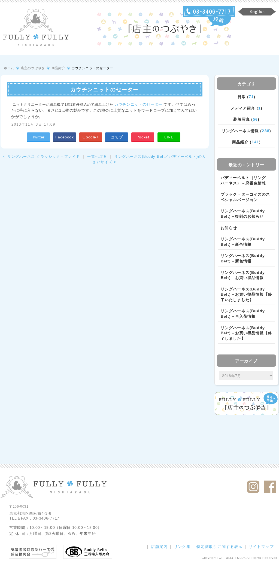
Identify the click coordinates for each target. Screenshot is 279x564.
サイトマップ (261, 546)
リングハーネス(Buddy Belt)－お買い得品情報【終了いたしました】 (246, 294)
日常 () (247, 97)
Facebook (64, 137)
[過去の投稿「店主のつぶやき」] (246, 403)
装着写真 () (246, 119)
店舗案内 (159, 546)
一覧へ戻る (97, 157)
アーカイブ (246, 361)
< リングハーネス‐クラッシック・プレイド (41, 157)
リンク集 (182, 546)
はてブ (117, 137)
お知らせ (229, 228)
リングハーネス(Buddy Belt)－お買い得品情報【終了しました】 (246, 333)
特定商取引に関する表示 (219, 546)
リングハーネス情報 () (246, 131)
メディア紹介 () (246, 108)
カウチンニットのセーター (138, 104)
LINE (169, 137)
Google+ (90, 137)
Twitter (38, 137)
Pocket (143, 137)
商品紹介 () (246, 142)
